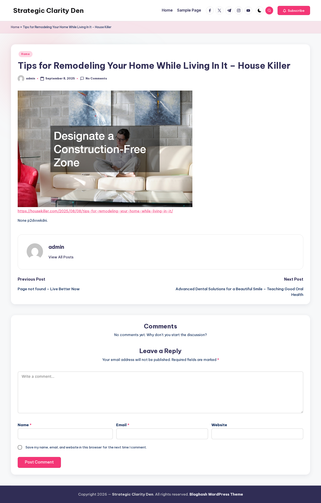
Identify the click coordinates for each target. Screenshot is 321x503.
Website (219, 424)
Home (15, 27)
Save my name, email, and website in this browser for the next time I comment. (86, 447)
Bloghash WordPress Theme (216, 494)
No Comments (96, 78)
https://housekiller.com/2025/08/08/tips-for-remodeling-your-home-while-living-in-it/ (95, 211)
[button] (294, 10)
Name (24, 424)
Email (122, 424)
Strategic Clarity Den (48, 10)
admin (56, 247)
